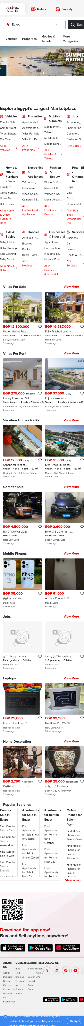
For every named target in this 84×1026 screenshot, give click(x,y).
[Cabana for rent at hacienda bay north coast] (23, 452)
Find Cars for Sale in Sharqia (8, 866)
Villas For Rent (31, 139)
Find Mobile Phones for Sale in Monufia (74, 871)
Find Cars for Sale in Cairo (8, 828)
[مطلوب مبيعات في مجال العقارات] (23, 645)
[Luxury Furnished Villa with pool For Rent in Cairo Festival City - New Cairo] (23, 385)
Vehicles (11, 39)
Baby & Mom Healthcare (9, 242)
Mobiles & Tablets (48, 38)
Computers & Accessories (31, 188)
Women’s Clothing (53, 182)
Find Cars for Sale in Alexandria (8, 841)
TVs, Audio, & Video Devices (31, 182)
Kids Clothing (8, 254)
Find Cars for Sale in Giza (8, 854)
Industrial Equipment (53, 254)
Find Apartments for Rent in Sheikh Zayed (52, 874)
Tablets (48, 132)
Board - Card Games (31, 255)
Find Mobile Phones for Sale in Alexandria (74, 852)
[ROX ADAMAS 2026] (23, 518)
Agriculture (51, 242)
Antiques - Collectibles (31, 238)
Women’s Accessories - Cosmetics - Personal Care (53, 194)
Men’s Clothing (53, 188)
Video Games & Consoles (31, 194)
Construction (52, 248)
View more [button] (72, 880)
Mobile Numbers (53, 144)
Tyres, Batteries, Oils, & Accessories (9, 133)
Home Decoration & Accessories (9, 198)
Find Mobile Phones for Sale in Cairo (74, 835)
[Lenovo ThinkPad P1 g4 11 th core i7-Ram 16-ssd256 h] (23, 708)
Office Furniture (9, 193)
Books (26, 249)
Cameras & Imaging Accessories (31, 199)
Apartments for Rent (31, 128)
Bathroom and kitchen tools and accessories (9, 204)
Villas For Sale (30, 133)
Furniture (5, 187)
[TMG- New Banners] (42, 61)
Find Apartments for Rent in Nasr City (51, 855)
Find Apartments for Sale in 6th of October (30, 832)
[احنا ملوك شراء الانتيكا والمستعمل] (23, 771)
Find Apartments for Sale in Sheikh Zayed (30, 851)
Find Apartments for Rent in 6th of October (51, 834)
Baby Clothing (8, 248)
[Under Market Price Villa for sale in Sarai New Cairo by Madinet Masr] (23, 318)
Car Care (5, 139)
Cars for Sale (7, 122)
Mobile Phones (53, 127)
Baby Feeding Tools (9, 259)
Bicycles (27, 243)
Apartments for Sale (31, 122)
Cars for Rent (8, 128)
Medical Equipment (53, 259)
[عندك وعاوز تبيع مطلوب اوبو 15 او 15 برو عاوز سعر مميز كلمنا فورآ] (23, 583)
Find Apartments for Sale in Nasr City (29, 870)
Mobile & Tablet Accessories (53, 138)
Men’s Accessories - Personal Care (53, 199)
